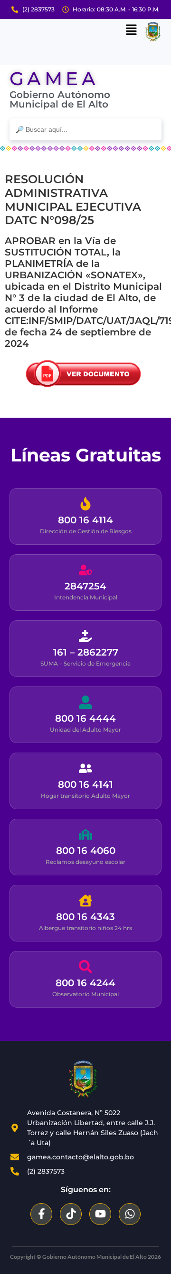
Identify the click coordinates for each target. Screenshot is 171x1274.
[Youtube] (100, 1214)
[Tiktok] (71, 1214)
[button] (131, 30)
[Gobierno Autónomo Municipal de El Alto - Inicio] (83, 1079)
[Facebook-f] (41, 1214)
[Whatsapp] (130, 1214)
